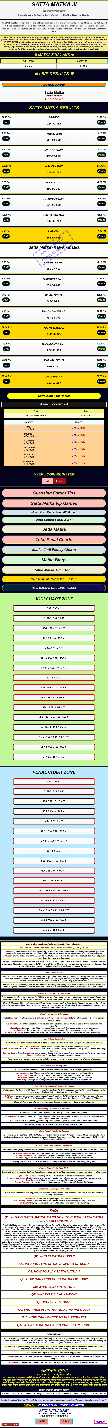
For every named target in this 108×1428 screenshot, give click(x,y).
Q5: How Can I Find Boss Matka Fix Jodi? (54, 1279)
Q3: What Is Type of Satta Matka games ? (54, 1264)
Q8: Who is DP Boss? (54, 1302)
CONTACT (29, 1405)
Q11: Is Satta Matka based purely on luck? (54, 1325)
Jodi (6, 122)
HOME (42, 1421)
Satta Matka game (58, 1229)
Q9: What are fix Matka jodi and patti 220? (54, 1309)
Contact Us (54, 99)
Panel (101, 122)
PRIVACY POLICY (47, 1405)
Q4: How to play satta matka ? (54, 1271)
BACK (66, 1421)
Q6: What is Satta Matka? (54, 1286)
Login (47, 481)
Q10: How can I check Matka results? (54, 1317)
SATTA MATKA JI (54, 4)
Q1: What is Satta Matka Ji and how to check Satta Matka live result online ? (54, 1219)
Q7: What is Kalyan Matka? (54, 1294)
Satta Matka (9, 37)
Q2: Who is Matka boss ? (54, 1256)
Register (59, 481)
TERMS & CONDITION (72, 1405)
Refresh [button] (100, 1421)
